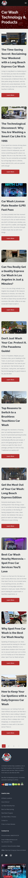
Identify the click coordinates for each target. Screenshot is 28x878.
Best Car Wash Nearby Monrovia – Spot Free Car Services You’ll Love (13, 563)
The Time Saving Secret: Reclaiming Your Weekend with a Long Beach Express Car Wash (13, 58)
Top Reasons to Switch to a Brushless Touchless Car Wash (11, 417)
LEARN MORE (8, 876)
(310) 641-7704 (8, 842)
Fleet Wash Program (7, 813)
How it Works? (5, 802)
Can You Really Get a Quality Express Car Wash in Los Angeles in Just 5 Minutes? (13, 275)
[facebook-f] (2, 855)
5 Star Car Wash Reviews (8, 824)
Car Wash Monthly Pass (8, 805)
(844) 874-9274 (15, 835)
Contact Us (4, 820)
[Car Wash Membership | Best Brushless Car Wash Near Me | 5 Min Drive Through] (4, 3)
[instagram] (11, 855)
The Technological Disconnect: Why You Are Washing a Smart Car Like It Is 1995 (13, 132)
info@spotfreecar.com (11, 839)
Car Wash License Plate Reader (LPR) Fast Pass (13, 205)
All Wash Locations (6, 798)
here (18, 846)
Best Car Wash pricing (7, 809)
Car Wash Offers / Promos (8, 817)
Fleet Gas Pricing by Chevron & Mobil (15, 850)
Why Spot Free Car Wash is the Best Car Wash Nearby (13, 633)
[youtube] (6, 855)
